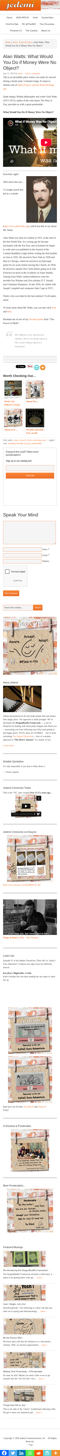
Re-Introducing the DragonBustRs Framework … (26, 1270)
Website (45, 561)
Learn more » (9, 745)
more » (40, 1277)
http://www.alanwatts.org (16, 226)
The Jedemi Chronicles (22, 736)
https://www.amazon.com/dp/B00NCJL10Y (22, 885)
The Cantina (31, 30)
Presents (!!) (15, 30)
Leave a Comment (32, 73)
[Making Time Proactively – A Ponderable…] (30, 1360)
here (54, 307)
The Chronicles (46, 24)
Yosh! (35, 17)
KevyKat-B (29, 1107)
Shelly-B (42, 1107)
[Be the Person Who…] (30, 1326)
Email (45, 555)
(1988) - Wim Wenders (20, 937)
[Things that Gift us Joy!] (30, 1393)
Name (44, 549)
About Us (45, 30)
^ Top (30, 1445)
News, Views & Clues (23, 440)
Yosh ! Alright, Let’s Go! (14, 1304)
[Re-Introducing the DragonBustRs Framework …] (30, 1258)
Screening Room (39, 440)
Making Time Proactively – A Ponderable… (23, 1371)
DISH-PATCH (22, 17)
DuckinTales (47, 17)
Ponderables (37, 443)
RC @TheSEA (29, 24)
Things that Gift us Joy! (14, 1405)
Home (9, 17)
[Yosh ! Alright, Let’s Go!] (30, 1292)
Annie (20, 73)
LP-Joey (27, 443)
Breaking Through (15, 443)
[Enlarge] (52, 903)
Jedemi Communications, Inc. (33, 1438)
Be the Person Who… (13, 1338)
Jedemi (20, 5)
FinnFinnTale (12, 24)
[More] (42, 367)
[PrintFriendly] (36, 367)
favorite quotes (36, 319)
